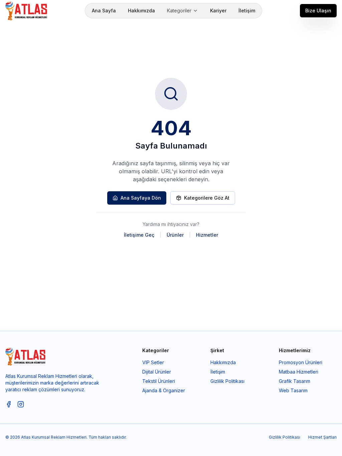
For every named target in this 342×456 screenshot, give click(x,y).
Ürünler (175, 235)
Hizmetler (207, 235)
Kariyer (218, 10)
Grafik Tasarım (294, 381)
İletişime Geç (139, 235)
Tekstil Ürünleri (158, 381)
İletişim (246, 10)
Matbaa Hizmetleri (298, 372)
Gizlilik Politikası (227, 381)
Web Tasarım (293, 390)
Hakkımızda (141, 10)
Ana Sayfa (104, 10)
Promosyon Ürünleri (300, 362)
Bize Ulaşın (318, 10)
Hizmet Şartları (322, 437)
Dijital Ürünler (156, 372)
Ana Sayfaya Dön (141, 198)
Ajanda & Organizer (163, 390)
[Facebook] (8, 404)
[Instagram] (20, 404)
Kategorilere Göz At (206, 198)
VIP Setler (153, 362)
